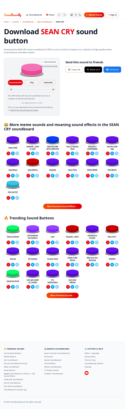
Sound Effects (50, 363)
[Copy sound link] (13, 153)
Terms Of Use (90, 360)
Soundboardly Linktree (94, 363)
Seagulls (52, 170)
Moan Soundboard (11, 367)
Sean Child (12, 147)
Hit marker (32, 259)
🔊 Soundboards (34, 14)
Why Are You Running (92, 258)
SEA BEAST (112, 170)
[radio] (72, 15)
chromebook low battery (32, 236)
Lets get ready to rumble (33, 281)
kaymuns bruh (13, 281)
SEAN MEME (92, 170)
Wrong (13, 259)
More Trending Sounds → (62, 295)
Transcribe (48, 82)
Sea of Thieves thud (72, 147)
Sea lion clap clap (112, 147)
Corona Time (52, 259)
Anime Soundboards (12, 383)
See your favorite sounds (49, 66)
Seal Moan (13, 170)
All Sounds (48, 356)
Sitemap (88, 367)
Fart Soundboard (11, 360)
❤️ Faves (50, 14)
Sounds (16, 22)
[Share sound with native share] (17, 153)
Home (6, 22)
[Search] (65, 14)
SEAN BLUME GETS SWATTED (52, 147)
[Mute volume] (11, 89)
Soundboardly (12, 14)
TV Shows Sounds (51, 370)
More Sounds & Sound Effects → (62, 206)
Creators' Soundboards (53, 373)
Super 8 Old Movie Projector (72, 258)
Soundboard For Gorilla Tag (15, 389)
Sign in (113, 14)
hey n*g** (112, 236)
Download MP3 (15, 82)
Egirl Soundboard (44, 22)
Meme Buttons (10, 356)
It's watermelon (52, 281)
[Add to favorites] (8, 153)
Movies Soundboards (53, 367)
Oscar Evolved (13, 236)
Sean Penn (72, 170)
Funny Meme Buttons (12, 353)
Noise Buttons (9, 370)
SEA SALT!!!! (13, 192)
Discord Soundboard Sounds (15, 363)
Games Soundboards (52, 360)
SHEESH (112, 259)
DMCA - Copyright (92, 353)
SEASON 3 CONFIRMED (92, 147)
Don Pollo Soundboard (13, 386)
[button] (32, 69)
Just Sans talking (72, 281)
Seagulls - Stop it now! (32, 147)
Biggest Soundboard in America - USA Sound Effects (19, 374)
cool (52, 236)
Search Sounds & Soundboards (57, 353)
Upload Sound (95, 14)
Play (32, 82)
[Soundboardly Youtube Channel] (87, 373)
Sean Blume (33, 170)
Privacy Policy (90, 356)
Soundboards (28, 22)
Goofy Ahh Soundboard (13, 379)
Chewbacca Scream (92, 236)
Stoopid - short (72, 236)
